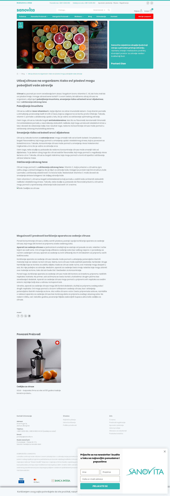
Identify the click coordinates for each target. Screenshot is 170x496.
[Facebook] (18, 316)
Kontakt (114, 16)
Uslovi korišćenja (69, 422)
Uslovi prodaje (114, 428)
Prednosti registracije (117, 422)
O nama (112, 420)
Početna (22, 16)
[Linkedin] (25, 316)
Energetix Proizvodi (60, 16)
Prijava (115, 3)
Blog (90, 16)
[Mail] (29, 316)
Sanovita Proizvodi (38, 16)
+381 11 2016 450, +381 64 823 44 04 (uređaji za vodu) (36, 431)
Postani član (118, 63)
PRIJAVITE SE (100, 486)
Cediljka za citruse (25, 386)
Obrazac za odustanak (118, 431)
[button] (151, 10)
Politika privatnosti (70, 425)
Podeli (19, 312)
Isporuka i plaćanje (105, 3)
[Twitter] (21, 316)
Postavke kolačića (116, 433)
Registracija (124, 3)
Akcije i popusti (144, 16)
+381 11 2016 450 (64, 3)
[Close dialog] (165, 451)
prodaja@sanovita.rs (25, 437)
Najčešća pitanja (69, 420)
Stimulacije (101, 16)
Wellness (78, 16)
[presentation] (15, 367)
